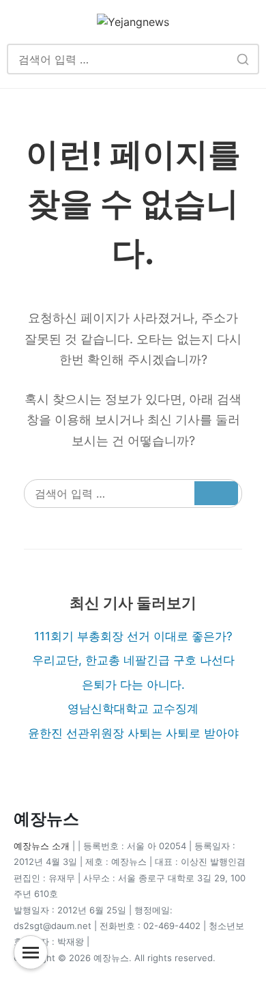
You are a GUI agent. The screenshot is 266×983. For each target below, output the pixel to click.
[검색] (242, 59)
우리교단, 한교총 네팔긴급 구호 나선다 (133, 660)
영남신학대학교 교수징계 (133, 708)
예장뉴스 (46, 819)
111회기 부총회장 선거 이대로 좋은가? (133, 636)
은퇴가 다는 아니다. (133, 685)
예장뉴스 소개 (42, 845)
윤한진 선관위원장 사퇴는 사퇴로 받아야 (133, 733)
